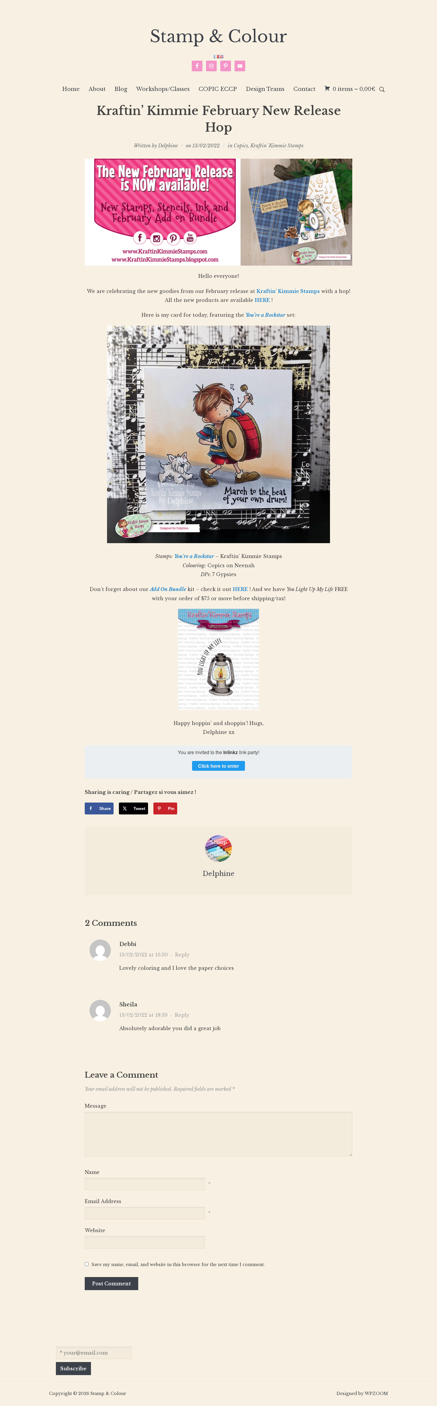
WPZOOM (376, 1393)
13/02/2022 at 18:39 (143, 1015)
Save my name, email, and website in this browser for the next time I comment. (178, 1264)
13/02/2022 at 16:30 (143, 955)
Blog (120, 89)
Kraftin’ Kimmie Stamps (288, 291)
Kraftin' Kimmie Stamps (277, 146)
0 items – (354, 89)
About (97, 89)
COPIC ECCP (218, 89)
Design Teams (265, 89)
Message (95, 1106)
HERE (262, 300)
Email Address (103, 1201)
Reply (182, 955)
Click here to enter (218, 765)
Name (92, 1172)
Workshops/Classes (163, 89)
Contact (304, 89)
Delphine (168, 146)
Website (95, 1230)
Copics (241, 146)
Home (71, 89)
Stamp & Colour (218, 36)
